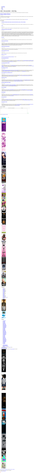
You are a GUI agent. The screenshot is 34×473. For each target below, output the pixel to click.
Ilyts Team (4, 291)
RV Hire (4, 346)
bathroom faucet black (30, 104)
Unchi (5, 470)
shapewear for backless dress (9, 99)
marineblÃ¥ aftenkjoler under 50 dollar (6, 82)
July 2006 (4, 342)
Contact (2, 9)
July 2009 (4, 321)
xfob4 (2, 25)
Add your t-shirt (6, 469)
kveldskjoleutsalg (24, 71)
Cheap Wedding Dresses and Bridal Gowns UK (7, 72)
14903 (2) (23, 99)
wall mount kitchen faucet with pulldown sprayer (28, 60)
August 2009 (4, 320)
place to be (26, 19)
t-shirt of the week (5, 297)
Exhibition (4, 290)
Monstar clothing (8, 19)
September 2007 (4, 334)
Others (3, 293)
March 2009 (4, 323)
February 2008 (4, 331)
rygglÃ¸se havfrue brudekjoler (10, 89)
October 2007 (4, 333)
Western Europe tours (5, 345)
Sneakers (4, 295)
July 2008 (4, 328)
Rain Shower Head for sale (10, 61)
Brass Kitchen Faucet (19, 104)
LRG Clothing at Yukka (4, 348)
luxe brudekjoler (11, 95)
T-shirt (3, 114)
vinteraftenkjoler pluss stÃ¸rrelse (15, 94)
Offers (4, 114)
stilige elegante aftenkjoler (13, 85)
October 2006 (4, 340)
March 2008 (4, 330)
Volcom (10, 347)
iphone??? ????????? (4, 54)
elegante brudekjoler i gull (24, 89)
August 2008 (4, 327)
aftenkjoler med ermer (4, 77)
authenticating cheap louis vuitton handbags (6, 29)
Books (3, 288)
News (3, 292)
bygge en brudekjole (4, 87)
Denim (3, 289)
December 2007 (4, 332)
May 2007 (4, 336)
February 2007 (4, 338)
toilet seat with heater (17, 105)
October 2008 (4, 326)
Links (11, 469)
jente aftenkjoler (31, 94)
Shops (3, 294)
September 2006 (4, 341)
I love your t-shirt (2, 469)
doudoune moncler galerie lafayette (5, 46)
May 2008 (4, 329)
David (7, 114)
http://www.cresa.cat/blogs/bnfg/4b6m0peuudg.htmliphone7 (8, 56)
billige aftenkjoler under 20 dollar (6, 70)
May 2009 (4, 322)
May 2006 (4, 343)
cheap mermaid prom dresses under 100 (26, 75)
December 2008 (4, 325)
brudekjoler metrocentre (13, 65)
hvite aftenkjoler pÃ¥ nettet (5, 67)
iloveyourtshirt (3, 6)
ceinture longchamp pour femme (5, 50)
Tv (3, 298)
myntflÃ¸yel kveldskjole (29, 90)
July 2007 (4, 335)
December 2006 (4, 339)
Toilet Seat (19, 60)
